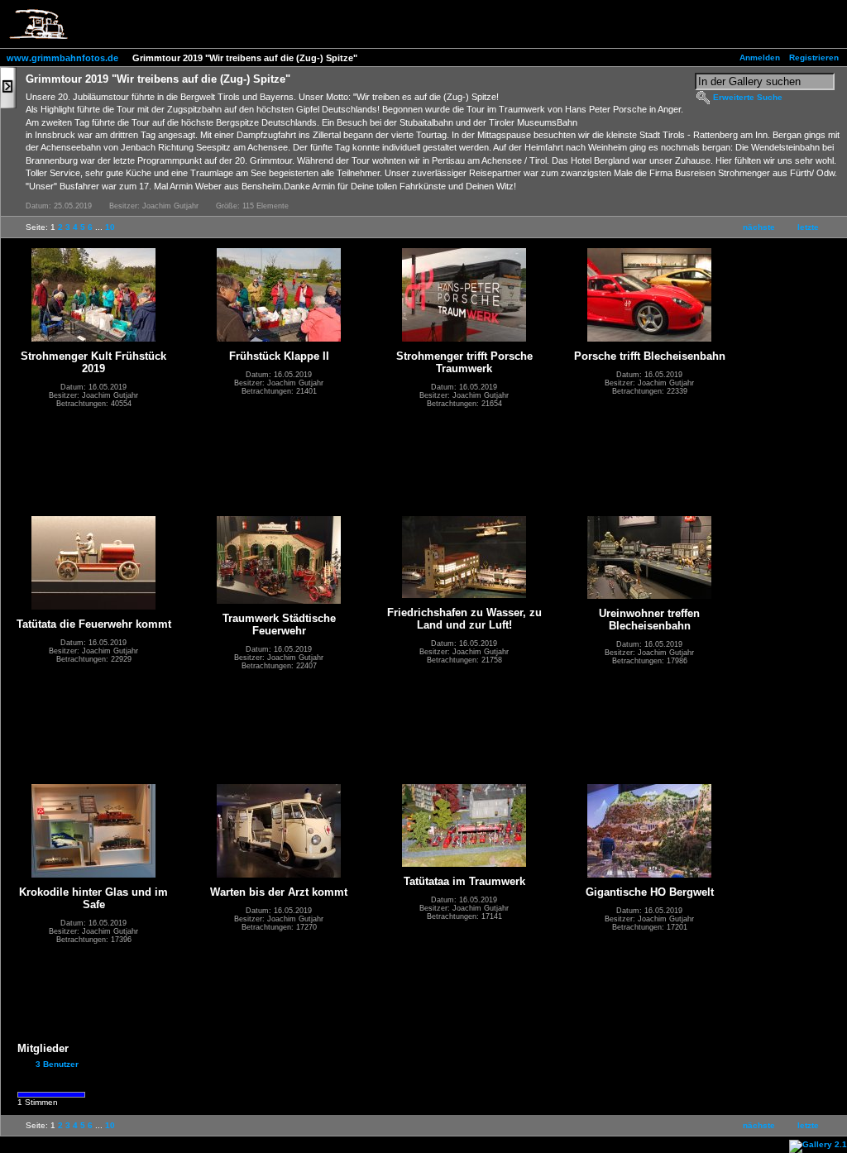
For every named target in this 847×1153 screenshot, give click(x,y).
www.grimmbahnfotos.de (62, 58)
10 (110, 227)
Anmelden (759, 57)
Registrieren (814, 57)
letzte (808, 227)
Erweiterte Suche (747, 97)
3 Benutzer (57, 1064)
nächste (759, 227)
